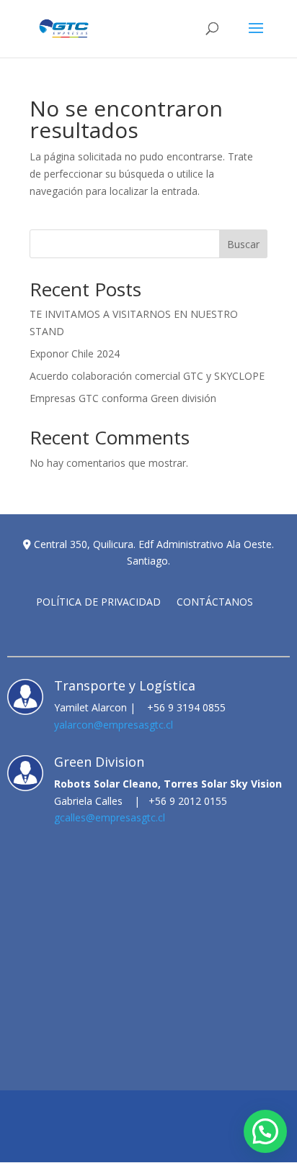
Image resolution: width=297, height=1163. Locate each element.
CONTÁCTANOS (215, 602)
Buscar (243, 244)
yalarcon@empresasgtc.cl (113, 724)
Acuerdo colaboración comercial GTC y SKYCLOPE (147, 376)
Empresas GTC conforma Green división (123, 398)
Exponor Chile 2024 (75, 353)
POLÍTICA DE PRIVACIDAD (98, 602)
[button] (265, 1131)
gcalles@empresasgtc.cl (109, 817)
